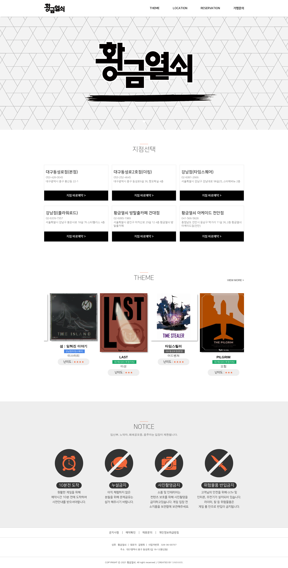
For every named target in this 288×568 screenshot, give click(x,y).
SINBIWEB (177, 562)
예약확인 (131, 532)
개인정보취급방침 (169, 532)
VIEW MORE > (235, 280)
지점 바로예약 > (76, 195)
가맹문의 (238, 8)
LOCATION (180, 8)
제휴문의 (147, 532)
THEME (155, 8)
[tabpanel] (144, 73)
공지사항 (114, 532)
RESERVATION (210, 8)
